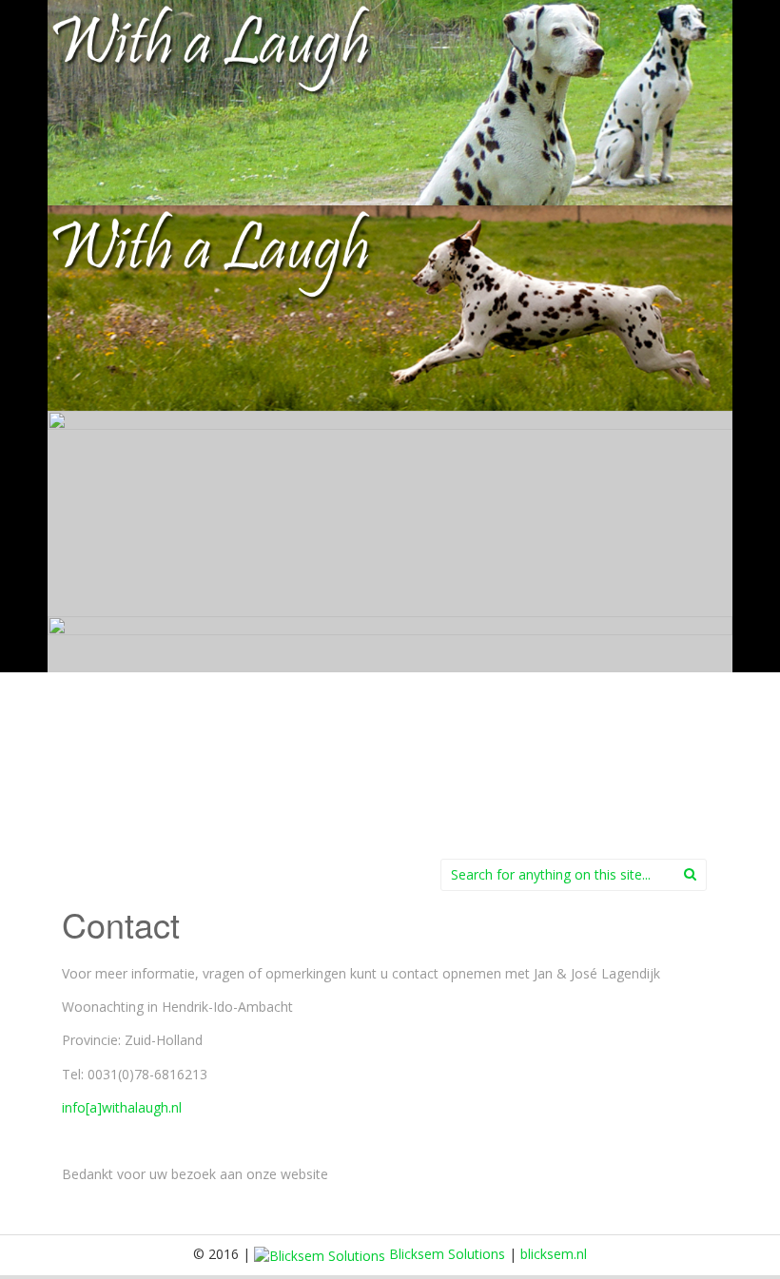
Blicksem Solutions (445, 1254)
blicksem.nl (553, 1254)
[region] (390, 411)
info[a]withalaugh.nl (122, 1107)
